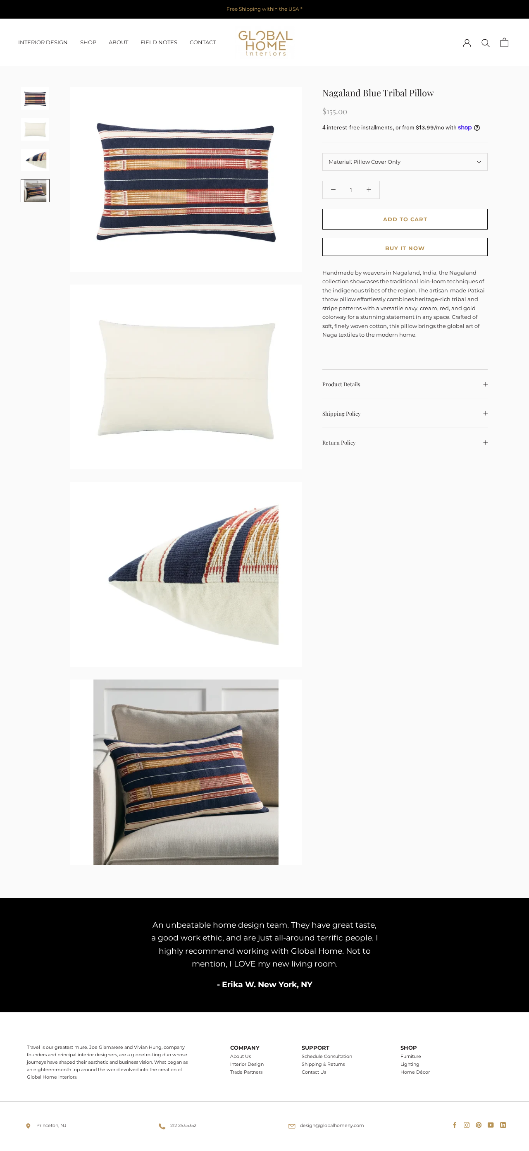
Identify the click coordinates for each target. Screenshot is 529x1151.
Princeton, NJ (51, 1125)
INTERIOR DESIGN (43, 42)
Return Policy (339, 442)
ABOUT (118, 42)
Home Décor (415, 1072)
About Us (240, 1056)
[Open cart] (504, 42)
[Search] (485, 42)
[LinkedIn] (504, 1123)
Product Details (341, 384)
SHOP (88, 42)
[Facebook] (456, 1123)
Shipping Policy (341, 413)
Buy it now (405, 248)
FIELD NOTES (159, 42)
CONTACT (203, 42)
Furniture (410, 1056)
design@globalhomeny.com (332, 1125)
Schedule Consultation (327, 1056)
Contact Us (314, 1072)
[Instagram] (468, 1123)
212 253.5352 (183, 1125)
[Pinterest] (480, 1123)
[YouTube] (492, 1123)
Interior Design (247, 1064)
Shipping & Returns (323, 1064)
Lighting (409, 1064)
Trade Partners (246, 1072)
